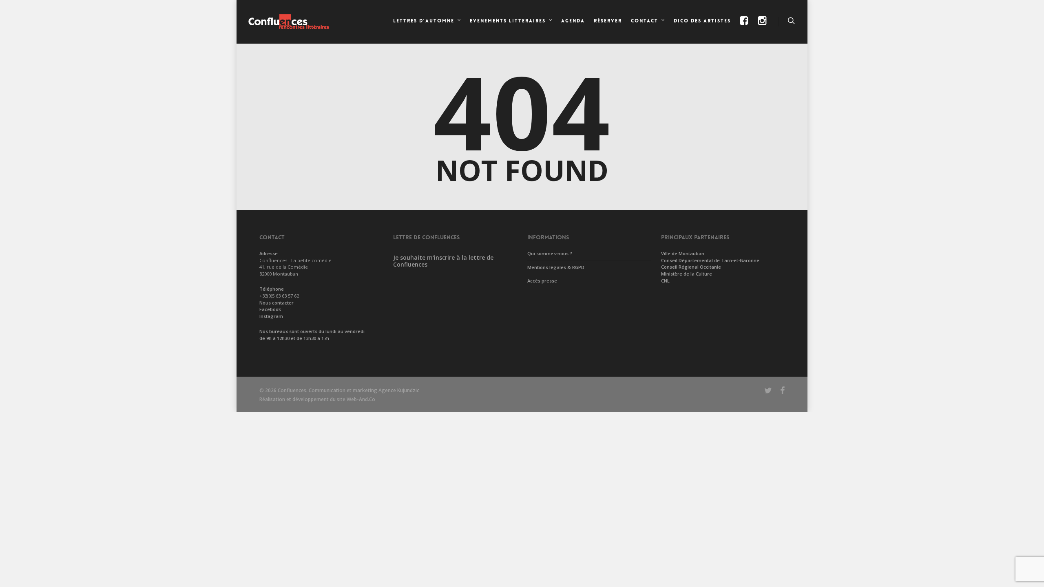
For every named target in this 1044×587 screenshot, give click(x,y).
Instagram (271, 316)
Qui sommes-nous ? (549, 253)
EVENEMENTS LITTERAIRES (508, 21)
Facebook (270, 309)
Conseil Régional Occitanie (691, 267)
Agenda (573, 21)
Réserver (608, 21)
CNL (665, 281)
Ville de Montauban (682, 253)
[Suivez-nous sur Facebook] (744, 27)
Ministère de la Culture (686, 274)
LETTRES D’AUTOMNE (423, 21)
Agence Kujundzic (398, 390)
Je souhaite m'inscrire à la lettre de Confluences (443, 261)
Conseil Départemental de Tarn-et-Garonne (710, 260)
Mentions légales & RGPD (555, 267)
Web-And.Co (361, 399)
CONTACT (644, 21)
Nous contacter (276, 303)
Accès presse (542, 281)
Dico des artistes (702, 21)
